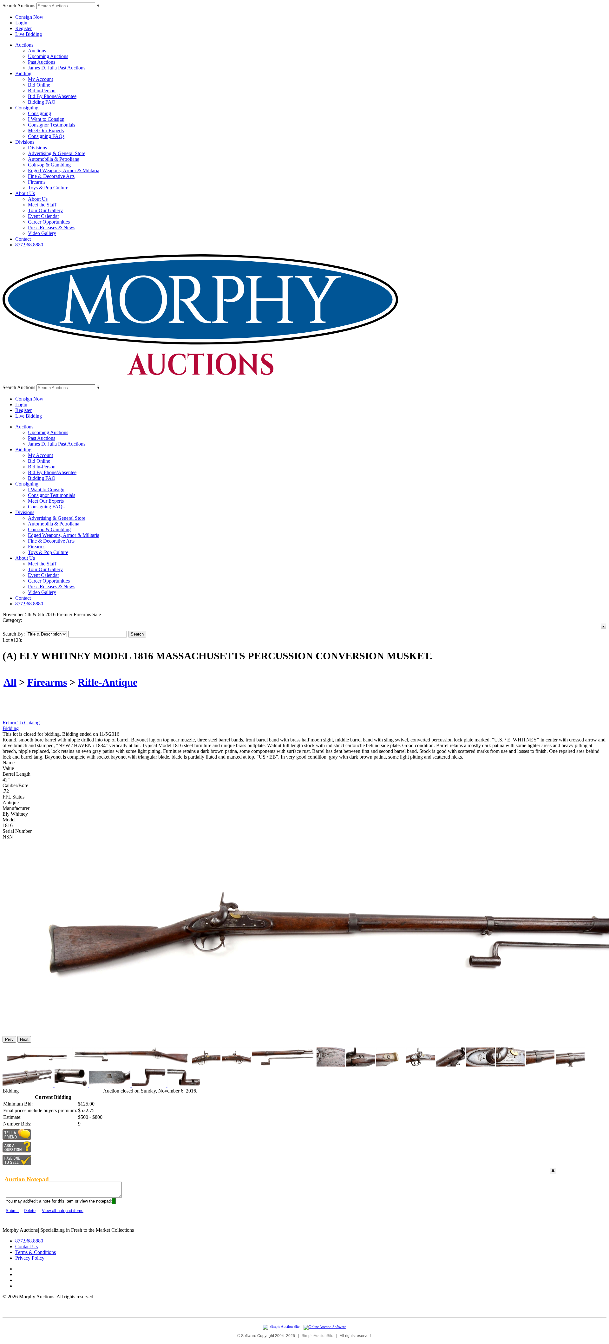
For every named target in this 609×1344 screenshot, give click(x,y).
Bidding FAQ (42, 102)
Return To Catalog (21, 722)
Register (23, 28)
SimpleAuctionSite (317, 1336)
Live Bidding (28, 34)
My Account (40, 79)
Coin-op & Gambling (49, 164)
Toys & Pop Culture (48, 187)
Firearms (36, 182)
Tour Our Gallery (45, 210)
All (9, 682)
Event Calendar (43, 216)
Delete (30, 1210)
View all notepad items (62, 1210)
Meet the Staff (42, 204)
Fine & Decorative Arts (51, 176)
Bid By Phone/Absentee (52, 96)
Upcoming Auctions (48, 56)
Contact (23, 239)
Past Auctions (41, 62)
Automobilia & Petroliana (53, 159)
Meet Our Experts (46, 130)
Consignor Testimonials (51, 124)
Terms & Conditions (35, 1252)
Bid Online (39, 85)
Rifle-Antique (107, 682)
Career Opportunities (49, 222)
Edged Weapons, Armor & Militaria (63, 170)
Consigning (26, 107)
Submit (12, 1210)
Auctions (24, 45)
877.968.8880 (29, 244)
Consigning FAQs (46, 136)
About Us (25, 193)
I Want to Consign (46, 119)
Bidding (23, 73)
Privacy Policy (29, 1258)
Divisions (24, 142)
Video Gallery (42, 233)
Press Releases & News (51, 227)
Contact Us (26, 1246)
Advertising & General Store (56, 153)
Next (24, 1039)
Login (21, 22)
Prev (9, 1039)
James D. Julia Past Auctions (56, 67)
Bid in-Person (42, 90)
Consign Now (29, 17)
